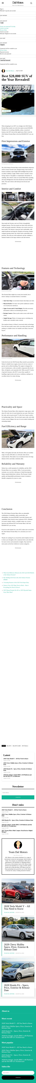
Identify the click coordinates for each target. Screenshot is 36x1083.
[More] (29, 120)
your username (3, 15)
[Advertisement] (18, 252)
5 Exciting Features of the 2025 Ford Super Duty (16, 582)
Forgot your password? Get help (7, 26)
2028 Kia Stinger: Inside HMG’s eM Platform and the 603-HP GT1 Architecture (17, 775)
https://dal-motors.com (18, 855)
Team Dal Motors (10, 70)
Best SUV (9, 745)
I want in (18, 797)
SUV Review (25, 745)
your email (2, 38)
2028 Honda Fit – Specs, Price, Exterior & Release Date (17, 820)
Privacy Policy (3, 30)
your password (3, 20)
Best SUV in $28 (16, 745)
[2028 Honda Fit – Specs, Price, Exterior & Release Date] (18, 970)
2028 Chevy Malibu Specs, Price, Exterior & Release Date (16, 947)
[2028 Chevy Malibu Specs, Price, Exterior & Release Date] (18, 929)
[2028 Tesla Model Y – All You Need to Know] (18, 891)
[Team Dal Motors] (4, 71)
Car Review (6, 110)
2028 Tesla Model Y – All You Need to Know (15, 758)
